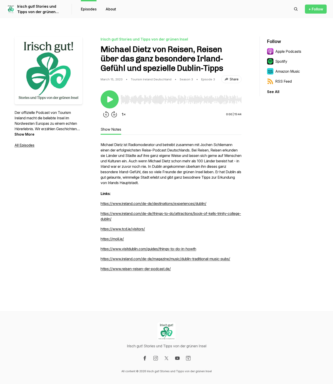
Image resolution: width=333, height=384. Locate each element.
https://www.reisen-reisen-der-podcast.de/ (136, 268)
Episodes (89, 9)
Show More (24, 134)
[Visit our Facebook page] (144, 358)
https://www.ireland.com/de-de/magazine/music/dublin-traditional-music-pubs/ (165, 259)
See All (273, 91)
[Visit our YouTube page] (177, 358)
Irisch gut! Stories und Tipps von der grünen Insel (36, 9)
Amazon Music (287, 71)
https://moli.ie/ (112, 239)
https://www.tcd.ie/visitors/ (123, 229)
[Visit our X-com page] (166, 358)
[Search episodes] (296, 9)
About (111, 9)
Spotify (281, 61)
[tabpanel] (171, 214)
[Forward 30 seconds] (114, 114)
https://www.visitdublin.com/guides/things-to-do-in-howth (148, 249)
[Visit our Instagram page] (155, 358)
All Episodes (24, 145)
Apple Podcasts (288, 51)
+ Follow (316, 9)
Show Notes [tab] (111, 129)
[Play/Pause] (110, 99)
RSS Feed (283, 81)
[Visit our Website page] (188, 358)
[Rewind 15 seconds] (106, 114)
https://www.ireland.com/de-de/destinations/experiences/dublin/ (153, 203)
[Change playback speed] (123, 114)
